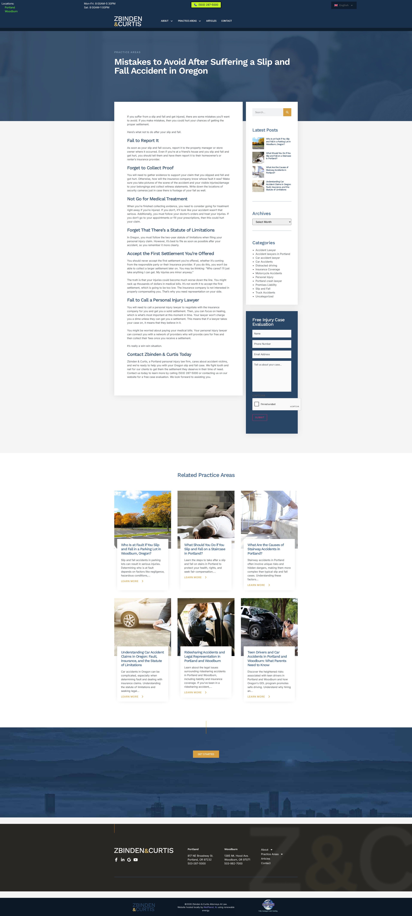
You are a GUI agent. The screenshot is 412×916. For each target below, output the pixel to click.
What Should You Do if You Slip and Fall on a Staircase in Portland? (278, 156)
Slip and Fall (263, 288)
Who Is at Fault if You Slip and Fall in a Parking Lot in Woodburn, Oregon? (278, 141)
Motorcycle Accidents (269, 273)
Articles (211, 20)
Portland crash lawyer (269, 281)
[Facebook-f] (116, 860)
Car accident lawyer (268, 257)
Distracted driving (266, 265)
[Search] (287, 112)
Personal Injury (264, 277)
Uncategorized (264, 296)
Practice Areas (187, 20)
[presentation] (276, 404)
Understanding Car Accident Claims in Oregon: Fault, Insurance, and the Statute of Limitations (278, 185)
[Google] (129, 860)
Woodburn (10, 11)
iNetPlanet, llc (210, 907)
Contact (226, 20)
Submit (259, 417)
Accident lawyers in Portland (273, 253)
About (165, 20)
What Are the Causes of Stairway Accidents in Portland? (277, 170)
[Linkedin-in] (123, 860)
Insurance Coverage (268, 269)
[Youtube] (135, 860)
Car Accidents (264, 261)
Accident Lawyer (266, 250)
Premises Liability (266, 284)
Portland (8, 7)
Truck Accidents (265, 292)
